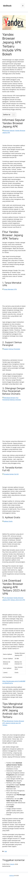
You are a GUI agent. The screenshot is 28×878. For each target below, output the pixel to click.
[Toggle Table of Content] (12, 114)
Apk (5, 851)
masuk (12, 864)
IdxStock (7, 6)
